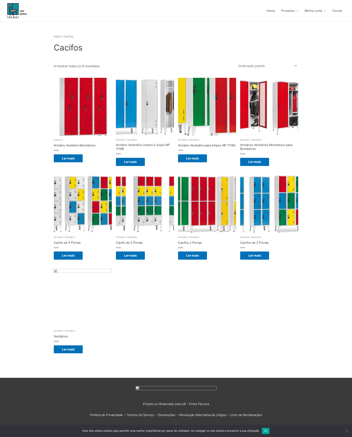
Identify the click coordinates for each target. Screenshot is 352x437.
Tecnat (337, 11)
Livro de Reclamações (246, 415)
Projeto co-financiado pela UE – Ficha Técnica (176, 404)
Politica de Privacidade (106, 415)
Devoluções (166, 415)
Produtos (288, 11)
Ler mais (68, 158)
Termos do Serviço (140, 415)
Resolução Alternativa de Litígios (203, 415)
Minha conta (313, 11)
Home (271, 11)
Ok (266, 430)
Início (57, 36)
